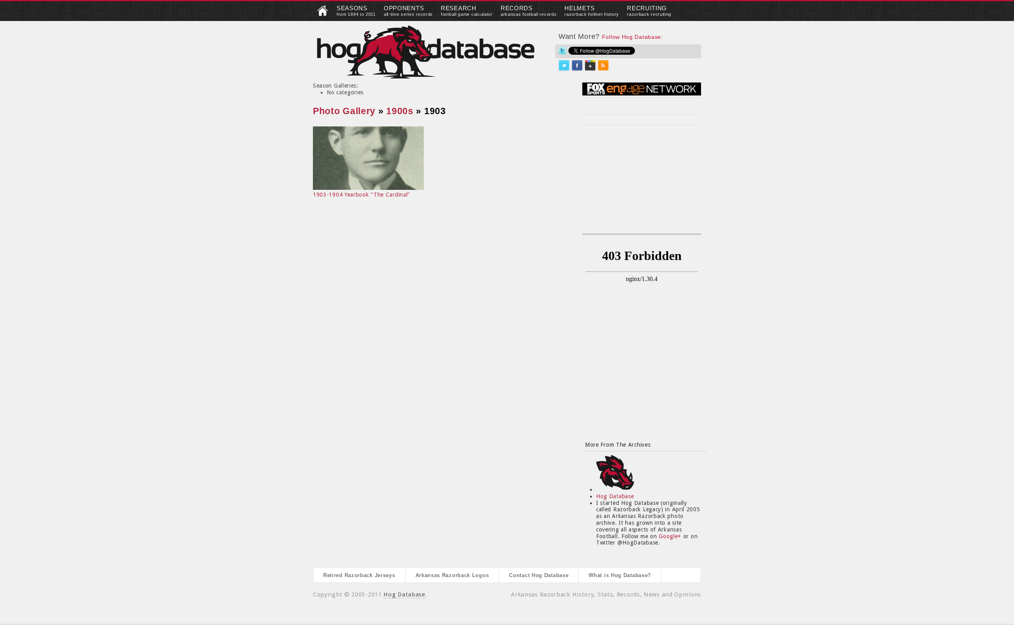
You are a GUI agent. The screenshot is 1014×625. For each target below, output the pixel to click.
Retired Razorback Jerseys (359, 575)
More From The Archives (617, 445)
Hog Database (615, 496)
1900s (400, 111)
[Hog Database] (426, 51)
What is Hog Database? (620, 575)
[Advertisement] (641, 184)
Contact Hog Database (538, 575)
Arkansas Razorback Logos (452, 575)
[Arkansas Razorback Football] (323, 14)
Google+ (670, 536)
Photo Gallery (344, 111)
